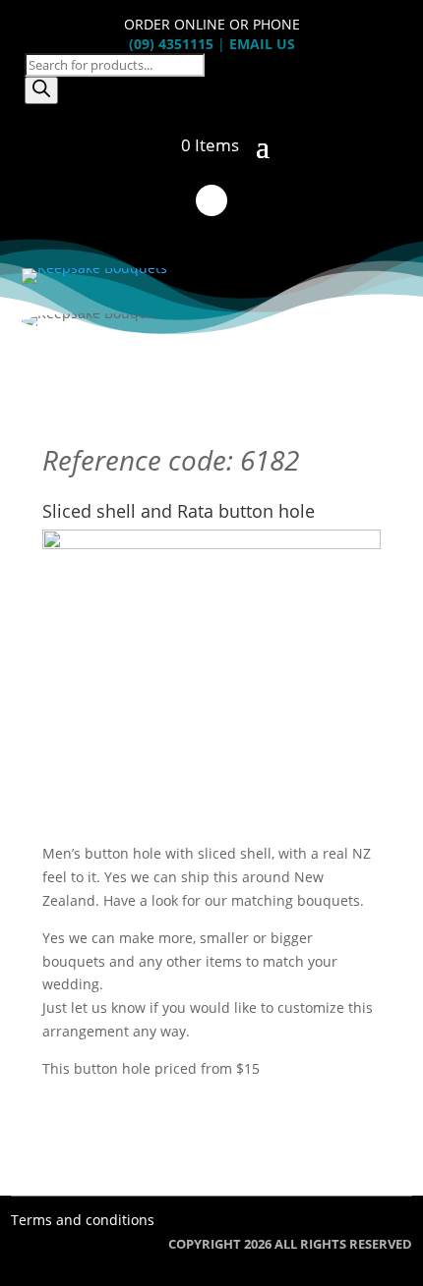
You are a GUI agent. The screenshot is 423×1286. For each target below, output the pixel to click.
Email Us (262, 43)
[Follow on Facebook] (211, 200)
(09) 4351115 (171, 43)
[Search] (41, 90)
